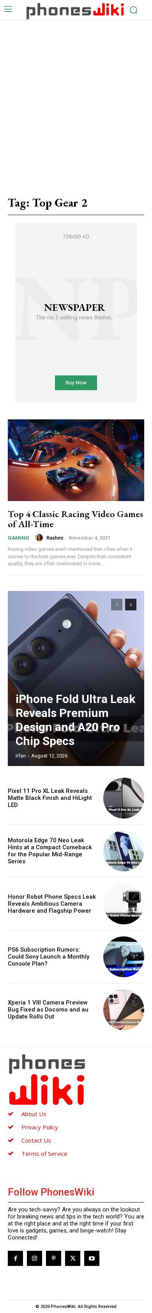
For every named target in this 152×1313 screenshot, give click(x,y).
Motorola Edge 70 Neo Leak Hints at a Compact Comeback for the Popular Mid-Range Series (50, 851)
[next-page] (130, 604)
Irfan (21, 756)
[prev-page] (116, 604)
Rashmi (54, 538)
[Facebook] (15, 1258)
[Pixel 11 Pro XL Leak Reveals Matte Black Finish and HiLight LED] (123, 798)
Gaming (18, 538)
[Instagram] (34, 1258)
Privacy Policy (39, 1127)
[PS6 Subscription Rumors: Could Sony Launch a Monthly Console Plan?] (123, 956)
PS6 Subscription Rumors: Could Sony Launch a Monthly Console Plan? (48, 956)
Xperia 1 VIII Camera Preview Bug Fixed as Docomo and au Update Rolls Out (48, 1009)
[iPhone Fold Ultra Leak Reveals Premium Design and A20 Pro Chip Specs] (76, 678)
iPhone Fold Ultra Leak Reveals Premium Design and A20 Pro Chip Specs (75, 720)
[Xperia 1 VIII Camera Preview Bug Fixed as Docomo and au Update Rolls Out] (123, 1009)
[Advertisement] (76, 100)
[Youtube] (91, 1258)
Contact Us (36, 1140)
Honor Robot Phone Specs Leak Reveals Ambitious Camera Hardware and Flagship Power (52, 903)
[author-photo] (40, 538)
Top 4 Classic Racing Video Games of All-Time (75, 519)
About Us (33, 1114)
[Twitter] (72, 1258)
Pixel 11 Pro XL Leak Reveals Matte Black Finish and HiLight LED (50, 797)
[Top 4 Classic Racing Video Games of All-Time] (76, 460)
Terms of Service (44, 1153)
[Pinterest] (53, 1258)
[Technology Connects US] (75, 10)
